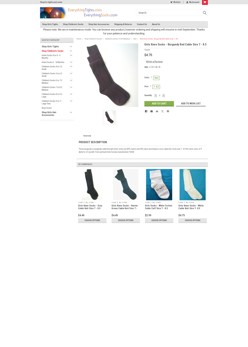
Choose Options (92, 220)
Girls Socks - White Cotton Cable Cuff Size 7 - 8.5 (158, 207)
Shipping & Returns (123, 24)
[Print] (157, 111)
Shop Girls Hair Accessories (49, 113)
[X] (162, 111)
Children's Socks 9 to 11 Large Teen (52, 102)
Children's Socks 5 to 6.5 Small (52, 74)
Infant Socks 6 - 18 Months (53, 62)
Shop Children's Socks (73, 24)
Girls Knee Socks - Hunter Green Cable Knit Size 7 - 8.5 (125, 207)
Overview (87, 136)
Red (134, 39)
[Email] (151, 111)
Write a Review (154, 61)
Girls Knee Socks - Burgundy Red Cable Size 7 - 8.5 (159, 39)
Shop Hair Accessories (98, 24)
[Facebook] (146, 111)
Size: (147, 86)
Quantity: (148, 95)
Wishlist (176, 2)
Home (79, 39)
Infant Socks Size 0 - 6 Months (51, 56)
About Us (156, 24)
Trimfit (80, 203)
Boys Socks (47, 108)
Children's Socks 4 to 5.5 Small (52, 67)
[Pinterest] (168, 111)
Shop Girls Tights (50, 24)
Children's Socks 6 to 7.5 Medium (52, 81)
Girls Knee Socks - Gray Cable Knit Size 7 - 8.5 (90, 207)
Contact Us (142, 24)
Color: (148, 77)
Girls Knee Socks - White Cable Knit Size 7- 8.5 (191, 207)
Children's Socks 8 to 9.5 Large (52, 95)
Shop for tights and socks (51, 2)
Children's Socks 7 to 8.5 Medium (52, 88)
